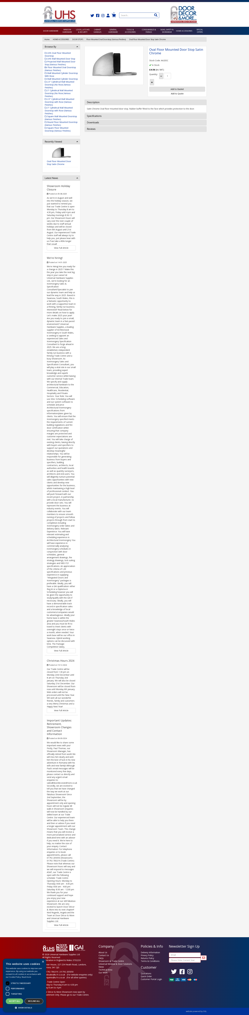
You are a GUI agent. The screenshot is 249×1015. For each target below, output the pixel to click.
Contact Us (104, 955)
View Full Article (61, 247)
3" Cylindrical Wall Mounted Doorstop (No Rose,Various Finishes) (59, 93)
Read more (26, 977)
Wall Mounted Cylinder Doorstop (62, 79)
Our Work (103, 972)
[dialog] (24, 985)
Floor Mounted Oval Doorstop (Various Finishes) (106, 39)
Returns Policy (147, 958)
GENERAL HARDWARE (113, 30)
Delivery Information (150, 952)
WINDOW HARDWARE (67, 30)
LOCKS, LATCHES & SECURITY (82, 30)
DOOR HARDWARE (50, 31)
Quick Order (146, 976)
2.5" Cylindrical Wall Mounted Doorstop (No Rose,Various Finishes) (59, 84)
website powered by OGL (196, 1011)
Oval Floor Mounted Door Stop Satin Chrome (147, 39)
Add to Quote (177, 93)
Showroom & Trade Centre (111, 961)
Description (93, 102)
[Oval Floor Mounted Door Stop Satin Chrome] (114, 65)
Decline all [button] (34, 1001)
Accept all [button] (14, 1001)
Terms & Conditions (150, 961)
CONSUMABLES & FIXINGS (149, 30)
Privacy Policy (147, 955)
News (101, 966)
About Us (103, 952)
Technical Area (105, 969)
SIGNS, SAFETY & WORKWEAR (166, 30)
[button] (24, 1007)
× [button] (43, 962)
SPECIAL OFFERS (200, 30)
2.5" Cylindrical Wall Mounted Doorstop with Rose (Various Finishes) (59, 102)
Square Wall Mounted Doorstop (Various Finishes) (61, 118)
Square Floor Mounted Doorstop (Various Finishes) (58, 129)
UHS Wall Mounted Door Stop (61, 58)
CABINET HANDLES (97, 30)
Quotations (146, 973)
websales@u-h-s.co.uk (55, 974)
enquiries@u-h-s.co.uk (55, 977)
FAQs (101, 958)
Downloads (93, 122)
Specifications (94, 116)
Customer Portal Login (151, 979)
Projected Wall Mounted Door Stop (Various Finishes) (60, 63)
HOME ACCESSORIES (184, 31)
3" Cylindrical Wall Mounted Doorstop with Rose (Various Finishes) (59, 110)
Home (47, 39)
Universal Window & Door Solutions (115, 964)
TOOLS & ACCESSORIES (130, 30)
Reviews (91, 129)
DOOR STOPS (77, 39)
